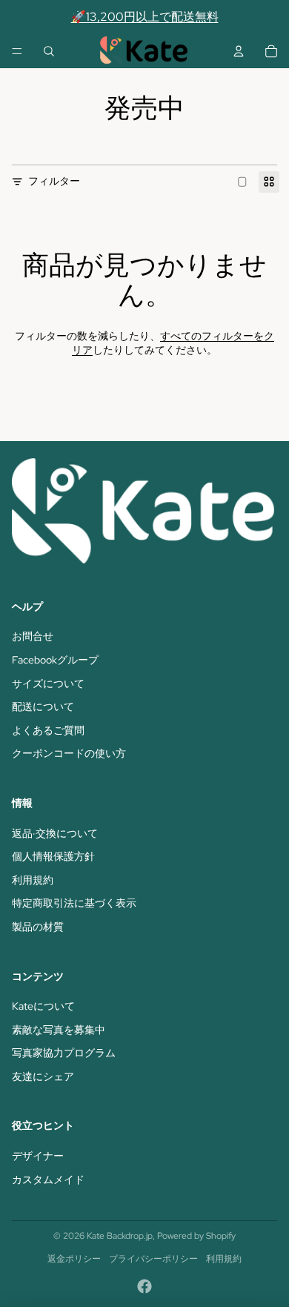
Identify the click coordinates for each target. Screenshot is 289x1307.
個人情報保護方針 (53, 856)
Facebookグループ (55, 659)
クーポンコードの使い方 (69, 753)
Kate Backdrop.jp (120, 1236)
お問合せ (32, 636)
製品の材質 (38, 926)
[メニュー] (17, 51)
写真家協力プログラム (64, 1052)
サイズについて (48, 683)
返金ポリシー (74, 1259)
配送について (43, 706)
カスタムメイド (48, 1179)
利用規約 (32, 880)
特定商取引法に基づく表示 (74, 903)
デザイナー (38, 1155)
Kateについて (43, 1006)
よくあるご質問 (48, 730)
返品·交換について (55, 833)
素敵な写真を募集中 (58, 1029)
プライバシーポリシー (153, 1259)
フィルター (54, 181)
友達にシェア (43, 1076)
